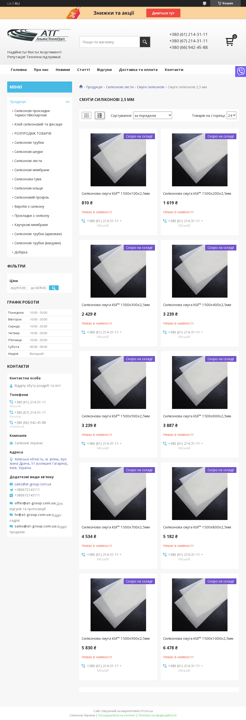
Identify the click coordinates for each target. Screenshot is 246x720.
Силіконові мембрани (31, 170)
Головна (19, 69)
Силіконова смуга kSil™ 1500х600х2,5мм (197, 416)
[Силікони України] (39, 34)
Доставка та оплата (138, 69)
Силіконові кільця (28, 188)
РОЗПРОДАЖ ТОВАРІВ (32, 133)
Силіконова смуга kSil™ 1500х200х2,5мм (197, 193)
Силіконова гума (27, 179)
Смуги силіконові (150, 87)
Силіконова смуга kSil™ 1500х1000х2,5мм (198, 638)
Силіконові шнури (28, 151)
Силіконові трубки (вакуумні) (37, 243)
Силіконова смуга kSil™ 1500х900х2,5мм (116, 638)
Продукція (94, 87)
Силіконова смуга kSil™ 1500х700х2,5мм (116, 527)
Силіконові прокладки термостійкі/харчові (32, 112)
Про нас (41, 69)
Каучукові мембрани (31, 224)
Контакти (174, 69)
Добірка (20, 252)
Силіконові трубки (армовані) (38, 234)
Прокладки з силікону (31, 215)
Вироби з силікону (29, 206)
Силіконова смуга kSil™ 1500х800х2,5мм (197, 527)
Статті (83, 69)
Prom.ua (147, 711)
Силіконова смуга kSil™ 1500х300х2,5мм (116, 304)
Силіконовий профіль (31, 197)
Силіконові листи (120, 87)
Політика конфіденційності (157, 715)
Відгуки (104, 69)
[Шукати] (145, 42)
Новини (63, 69)
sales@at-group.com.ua (32, 484)
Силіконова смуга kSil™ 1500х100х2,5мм (116, 193)
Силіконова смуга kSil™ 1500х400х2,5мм (197, 304)
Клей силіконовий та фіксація (38, 124)
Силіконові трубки (29, 142)
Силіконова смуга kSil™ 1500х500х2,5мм (116, 416)
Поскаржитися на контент (116, 715)
